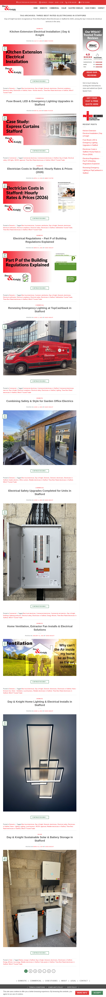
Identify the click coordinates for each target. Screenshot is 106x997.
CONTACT (101, 8)
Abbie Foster (48, 41)
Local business (28, 691)
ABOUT (64, 981)
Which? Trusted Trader (58, 160)
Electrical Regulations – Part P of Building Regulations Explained (91, 161)
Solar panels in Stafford (47, 962)
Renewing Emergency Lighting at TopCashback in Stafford (93, 170)
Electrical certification (9, 227)
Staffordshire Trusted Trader (63, 227)
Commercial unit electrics (58, 613)
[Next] (53, 971)
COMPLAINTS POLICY (55, 987)
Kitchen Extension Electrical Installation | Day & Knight (92, 133)
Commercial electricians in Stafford (48, 158)
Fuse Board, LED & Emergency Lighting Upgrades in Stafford (90, 142)
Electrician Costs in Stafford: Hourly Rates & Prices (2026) (91, 151)
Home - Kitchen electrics (35, 90)
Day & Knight (39, 88)
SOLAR (63, 8)
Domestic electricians (50, 88)
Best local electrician (28, 88)
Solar (40, 834)
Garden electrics (14, 480)
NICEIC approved (20, 160)
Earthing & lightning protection (12, 615)
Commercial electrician (30, 158)
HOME (36, 8)
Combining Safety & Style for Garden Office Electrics (39, 401)
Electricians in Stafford (20, 90)
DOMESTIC (43, 8)
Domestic (40, 28)
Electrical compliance (64, 88)
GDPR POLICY (72, 987)
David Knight (49, 247)
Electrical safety (8, 90)
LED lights (11, 160)
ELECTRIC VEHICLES (76, 8)
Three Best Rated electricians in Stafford (56, 90)
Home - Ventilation (17, 691)
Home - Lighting (15, 826)
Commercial (40, 98)
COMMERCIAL (54, 8)
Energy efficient (51, 615)
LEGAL (73, 981)
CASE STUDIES (90, 8)
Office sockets (23, 480)
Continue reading (39, 81)
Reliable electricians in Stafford (38, 480)
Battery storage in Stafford (27, 960)
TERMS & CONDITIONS (37, 987)
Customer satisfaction (41, 225)
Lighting (58, 390)
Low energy (16, 962)
